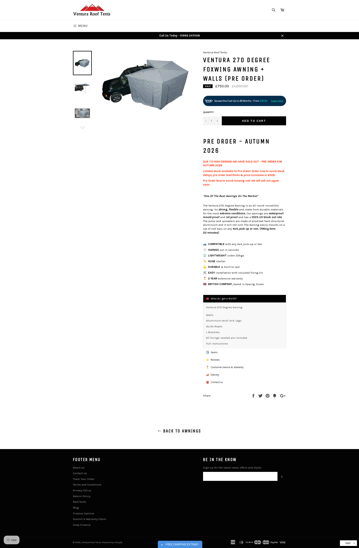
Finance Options (83, 513)
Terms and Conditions (87, 484)
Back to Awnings (181, 431)
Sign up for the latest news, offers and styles (232, 467)
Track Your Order (83, 479)
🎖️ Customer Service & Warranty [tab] (224, 367)
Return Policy (81, 496)
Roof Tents (79, 501)
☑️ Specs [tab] (212, 352)
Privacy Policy (82, 490)
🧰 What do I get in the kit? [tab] (221, 298)
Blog (76, 507)
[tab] (244, 360)
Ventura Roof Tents (91, 542)
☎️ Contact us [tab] (214, 382)
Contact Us (80, 473)
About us (79, 467)
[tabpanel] (244, 325)
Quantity (208, 112)
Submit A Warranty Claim (89, 519)
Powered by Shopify (112, 542)
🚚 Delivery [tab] (212, 374)
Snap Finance (81, 524)
